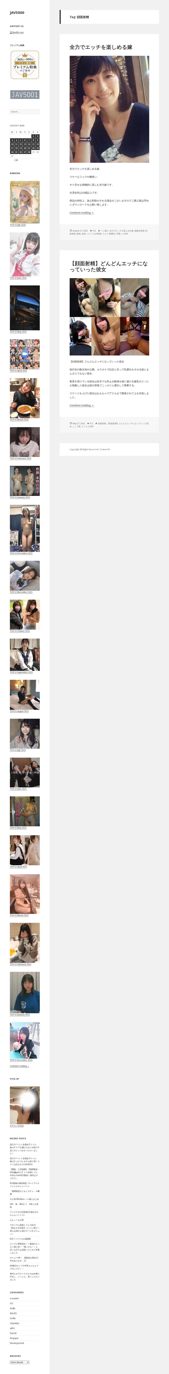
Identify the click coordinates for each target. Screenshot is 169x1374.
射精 (79, 233)
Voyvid (13, 1333)
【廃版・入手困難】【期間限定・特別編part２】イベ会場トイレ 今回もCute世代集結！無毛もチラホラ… (25, 1174)
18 (16, 148)
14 (29, 144)
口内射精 (97, 233)
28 (29, 152)
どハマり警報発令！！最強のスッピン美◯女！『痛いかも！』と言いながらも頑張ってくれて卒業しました (25, 1248)
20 (25, 148)
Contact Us (105, 449)
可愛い (119, 233)
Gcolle (13, 1318)
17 (12, 148)
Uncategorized (17, 1343)
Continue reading (82, 212)
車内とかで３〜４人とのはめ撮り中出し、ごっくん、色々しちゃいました (25, 1276)
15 (33, 144)
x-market (14, 1298)
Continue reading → (19, 1066)
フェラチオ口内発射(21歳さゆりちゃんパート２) (24, 1213)
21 (29, 148)
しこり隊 (77, 426)
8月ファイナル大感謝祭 (20, 1238)
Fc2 (11, 1303)
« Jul (16, 160)
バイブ (89, 233)
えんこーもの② (17, 1220)
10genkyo (14, 1323)
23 (37, 148)
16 (37, 144)
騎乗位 (112, 233)
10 (12, 144)
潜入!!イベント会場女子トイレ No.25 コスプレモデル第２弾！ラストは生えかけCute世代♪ (25, 1161)
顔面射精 (102, 423)
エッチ (84, 426)
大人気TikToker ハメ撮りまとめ (24, 1199)
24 (12, 152)
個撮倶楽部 (139, 230)
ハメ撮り (105, 230)
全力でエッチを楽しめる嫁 (101, 46)
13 (25, 144)
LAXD (125, 233)
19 (20, 148)
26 (20, 152)
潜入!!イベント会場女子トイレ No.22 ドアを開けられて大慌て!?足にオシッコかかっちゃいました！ (24, 1149)
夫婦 (83, 233)
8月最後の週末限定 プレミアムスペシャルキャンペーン (24, 1185)
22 (33, 148)
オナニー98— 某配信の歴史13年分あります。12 (24, 1259)
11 (16, 144)
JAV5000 (17, 12)
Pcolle (12, 1308)
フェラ (105, 233)
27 (25, 152)
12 (20, 144)
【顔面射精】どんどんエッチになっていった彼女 (109, 266)
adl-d (12, 1328)
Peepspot (14, 1338)
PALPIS (13, 1313)
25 (16, 152)
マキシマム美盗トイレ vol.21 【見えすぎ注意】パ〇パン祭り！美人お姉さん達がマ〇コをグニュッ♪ (25, 1229)
